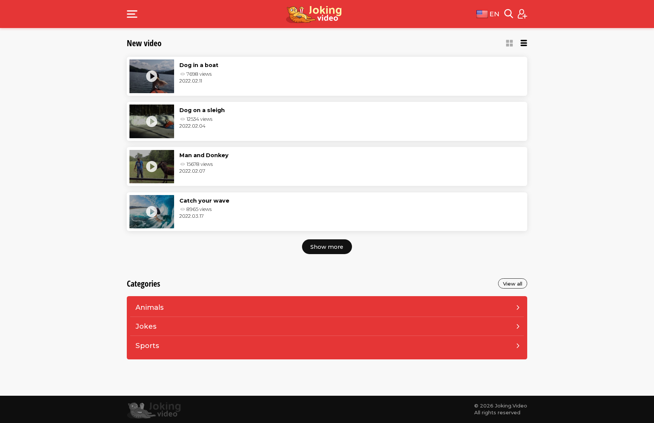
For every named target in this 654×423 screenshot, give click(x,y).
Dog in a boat (198, 65)
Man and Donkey (204, 155)
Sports (147, 345)
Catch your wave (204, 200)
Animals (149, 307)
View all (512, 284)
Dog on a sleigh (202, 110)
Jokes (145, 326)
